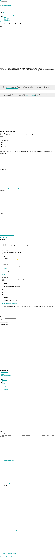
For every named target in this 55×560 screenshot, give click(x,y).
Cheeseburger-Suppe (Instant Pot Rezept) (7, 211)
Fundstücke (3, 379)
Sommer (43, 435)
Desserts (5, 386)
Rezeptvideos (5, 388)
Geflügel (49, 433)
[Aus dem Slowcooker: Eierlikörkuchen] (12, 233)
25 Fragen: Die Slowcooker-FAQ (5, 373)
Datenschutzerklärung (7, 20)
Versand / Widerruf (6, 19)
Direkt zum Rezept (4, 26)
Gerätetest (52, 433)
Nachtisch (28, 435)
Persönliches (3, 383)
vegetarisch (2, 436)
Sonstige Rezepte (6, 389)
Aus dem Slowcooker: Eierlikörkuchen (7, 235)
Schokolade (36, 435)
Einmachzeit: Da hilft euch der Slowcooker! (8, 483)
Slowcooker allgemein (5, 390)
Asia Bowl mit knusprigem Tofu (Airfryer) (8, 460)
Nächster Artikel (7, 237)
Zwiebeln (18, 436)
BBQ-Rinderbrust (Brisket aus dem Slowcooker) (9, 553)
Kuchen (23, 435)
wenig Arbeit (13, 436)
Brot (6, 385)
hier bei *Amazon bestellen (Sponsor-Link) (12, 88)
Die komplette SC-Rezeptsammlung (6, 375)
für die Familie (31, 433)
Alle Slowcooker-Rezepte (7, 13)
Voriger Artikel (2, 237)
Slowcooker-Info (4, 11)
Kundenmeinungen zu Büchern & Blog (9, 15)
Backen (5, 384)
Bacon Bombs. (39, 95)
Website (1, 319)
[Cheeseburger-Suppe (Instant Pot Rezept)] (12, 210)
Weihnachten (10, 436)
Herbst (9, 435)
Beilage (3, 433)
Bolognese (26, 95)
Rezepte (3, 12)
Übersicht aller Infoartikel (4, 372)
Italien (12, 435)
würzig (15, 436)
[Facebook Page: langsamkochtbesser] (27, 159)
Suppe (48, 435)
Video (7, 436)
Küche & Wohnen (4, 381)
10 (0, 21)
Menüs (3, 382)
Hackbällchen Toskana (32, 95)
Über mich (3, 14)
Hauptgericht (4, 435)
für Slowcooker (4, 21)
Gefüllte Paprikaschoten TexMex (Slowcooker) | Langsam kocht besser (9, 303)
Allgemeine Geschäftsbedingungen (8, 18)
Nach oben (1, 559)
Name (1, 316)
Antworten (5, 268)
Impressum (3, 16)
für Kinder (41, 433)
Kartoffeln (14, 435)
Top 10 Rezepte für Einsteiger (5, 374)
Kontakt (5, 17)
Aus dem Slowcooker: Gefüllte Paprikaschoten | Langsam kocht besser (9, 242)
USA (53, 435)
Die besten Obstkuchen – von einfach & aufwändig (9, 530)
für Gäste (37, 433)
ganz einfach (45, 433)
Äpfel (20, 436)
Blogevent (6, 433)
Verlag (5, 436)
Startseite (3, 10)
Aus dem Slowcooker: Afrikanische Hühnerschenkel (9, 188)
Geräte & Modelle (4, 380)
